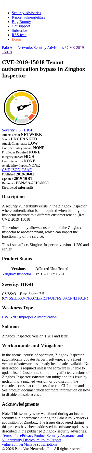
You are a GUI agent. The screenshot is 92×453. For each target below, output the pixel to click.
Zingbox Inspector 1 (18, 274)
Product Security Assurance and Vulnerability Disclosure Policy (42, 437)
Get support (21, 26)
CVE (6, 170)
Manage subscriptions (40, 444)
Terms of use (12, 435)
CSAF (27, 170)
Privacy (28, 435)
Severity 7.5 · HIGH (18, 130)
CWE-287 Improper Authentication (29, 317)
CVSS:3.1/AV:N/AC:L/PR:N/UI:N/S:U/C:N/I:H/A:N (45, 298)
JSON (16, 170)
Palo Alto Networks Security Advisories (33, 47)
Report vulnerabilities (28, 17)
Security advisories (26, 13)
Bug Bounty (21, 22)
